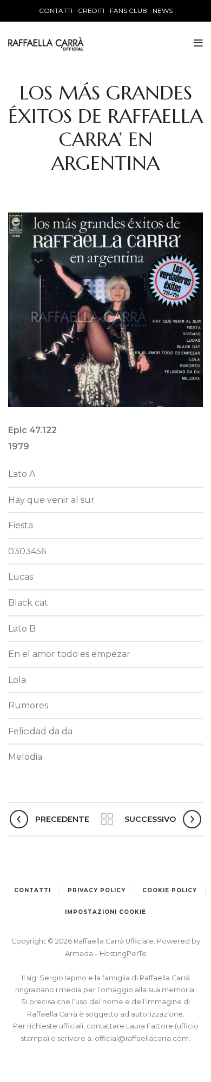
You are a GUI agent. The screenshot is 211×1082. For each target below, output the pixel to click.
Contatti (32, 890)
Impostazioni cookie (105, 911)
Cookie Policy (169, 890)
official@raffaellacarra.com (142, 1038)
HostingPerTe (123, 954)
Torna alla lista (107, 819)
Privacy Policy (97, 890)
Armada (80, 954)
